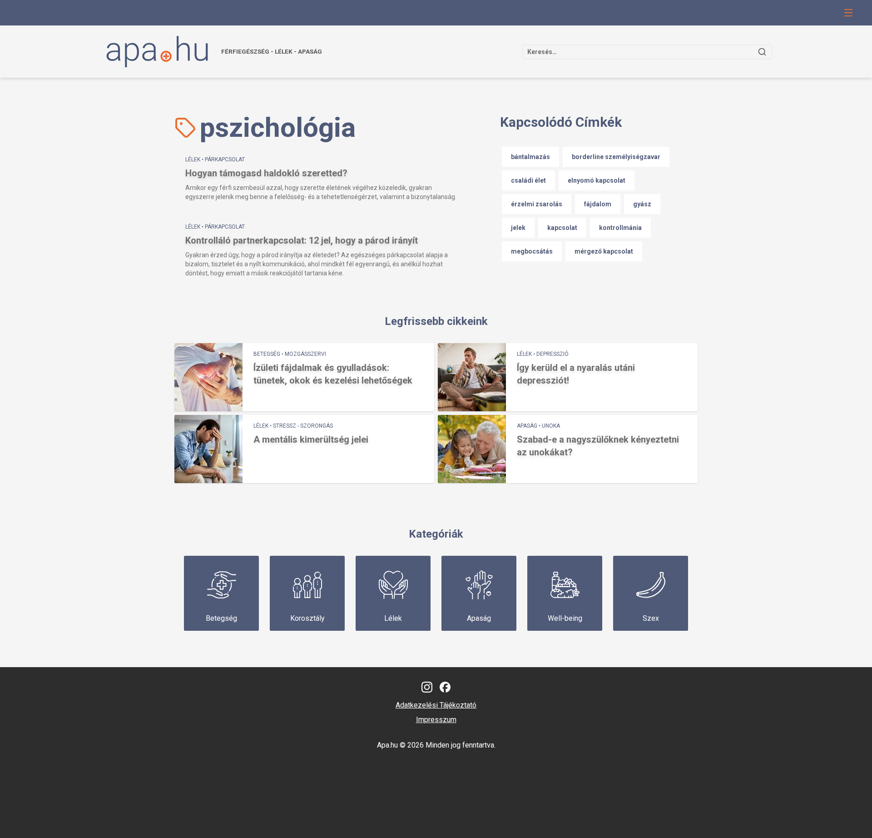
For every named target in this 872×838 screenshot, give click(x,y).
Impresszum (436, 719)
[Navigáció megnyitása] (848, 13)
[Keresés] (762, 51)
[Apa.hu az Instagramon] (426, 687)
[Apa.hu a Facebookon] (445, 687)
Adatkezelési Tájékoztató (436, 705)
